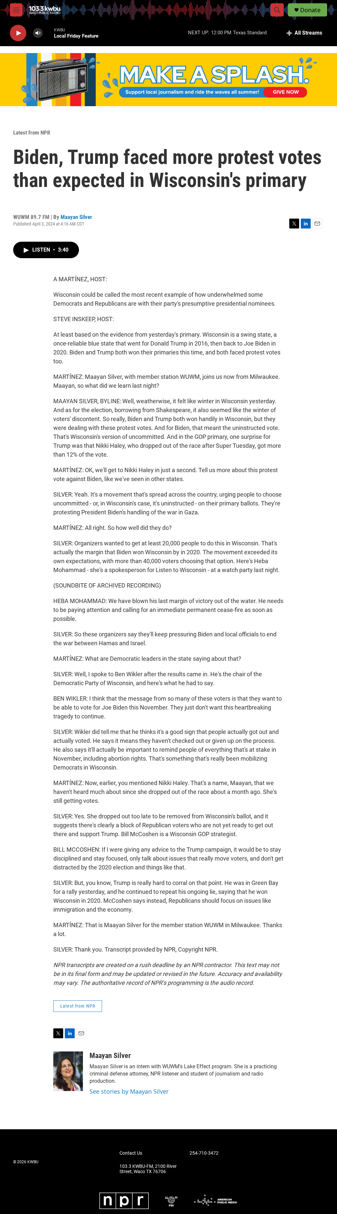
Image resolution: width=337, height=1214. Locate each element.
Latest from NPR (31, 132)
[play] (18, 33)
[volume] (37, 33)
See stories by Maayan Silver (129, 1091)
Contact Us (130, 1153)
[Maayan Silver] (68, 1071)
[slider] (48, 32)
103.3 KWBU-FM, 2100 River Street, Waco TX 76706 (148, 1169)
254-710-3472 (204, 1153)
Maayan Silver (76, 217)
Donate (310, 10)
